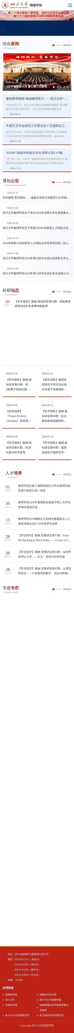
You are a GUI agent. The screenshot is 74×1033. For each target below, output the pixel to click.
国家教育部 (11, 994)
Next (71, 23)
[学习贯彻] (37, 617)
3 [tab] (70, 32)
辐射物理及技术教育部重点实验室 (54, 1007)
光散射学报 (11, 1005)
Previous (2, 23)
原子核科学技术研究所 (52, 1015)
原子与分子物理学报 (50, 1000)
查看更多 (67, 45)
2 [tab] (66, 32)
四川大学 (10, 1000)
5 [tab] (67, 87)
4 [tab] (64, 87)
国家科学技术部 (48, 994)
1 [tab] (62, 32)
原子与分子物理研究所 (17, 1015)
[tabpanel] (37, 23)
